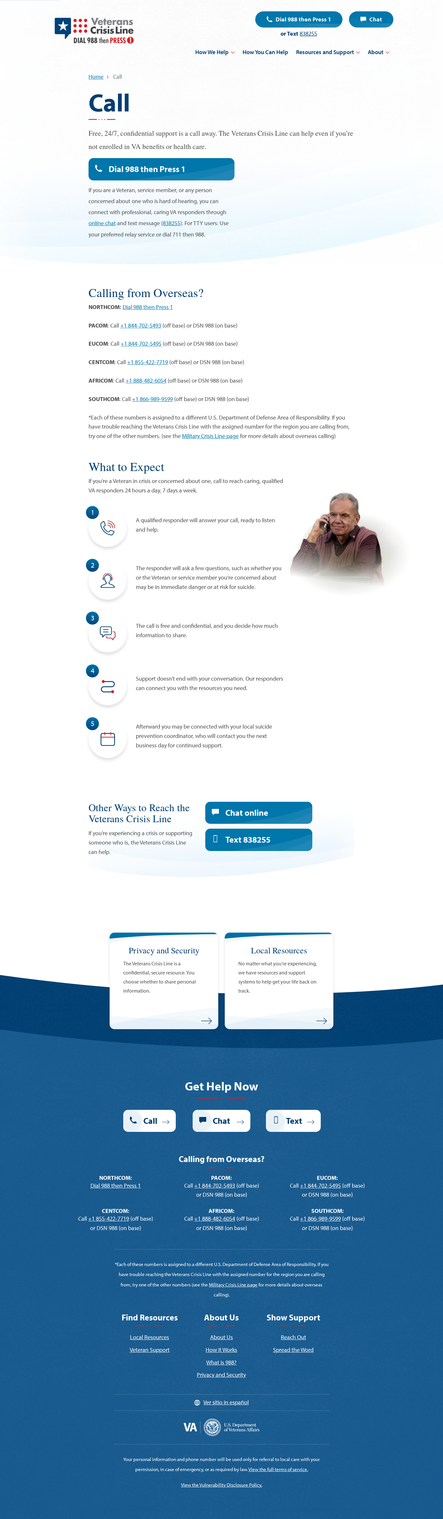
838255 (308, 33)
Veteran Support (150, 1349)
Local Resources (149, 1337)
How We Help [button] (212, 52)
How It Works (221, 1349)
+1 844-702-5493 (140, 325)
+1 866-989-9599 (152, 399)
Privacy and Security (221, 1374)
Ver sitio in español (226, 1402)
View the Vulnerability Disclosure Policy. (221, 1485)
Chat (375, 19)
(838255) (171, 223)
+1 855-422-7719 (147, 362)
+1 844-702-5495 (141, 343)
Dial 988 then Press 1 (303, 19)
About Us (221, 1337)
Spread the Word (293, 1349)
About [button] (375, 52)
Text (247, 839)
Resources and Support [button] (325, 52)
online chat (102, 223)
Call (150, 1120)
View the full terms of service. (278, 1469)
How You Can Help (265, 52)
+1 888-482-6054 (146, 380)
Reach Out (293, 1337)
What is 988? (221, 1362)
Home (96, 76)
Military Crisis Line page (210, 436)
